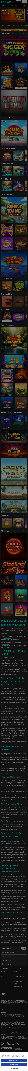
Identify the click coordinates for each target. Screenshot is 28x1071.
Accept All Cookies (14, 1064)
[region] (14, 1061)
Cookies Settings (14, 1068)
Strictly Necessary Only (14, 1060)
